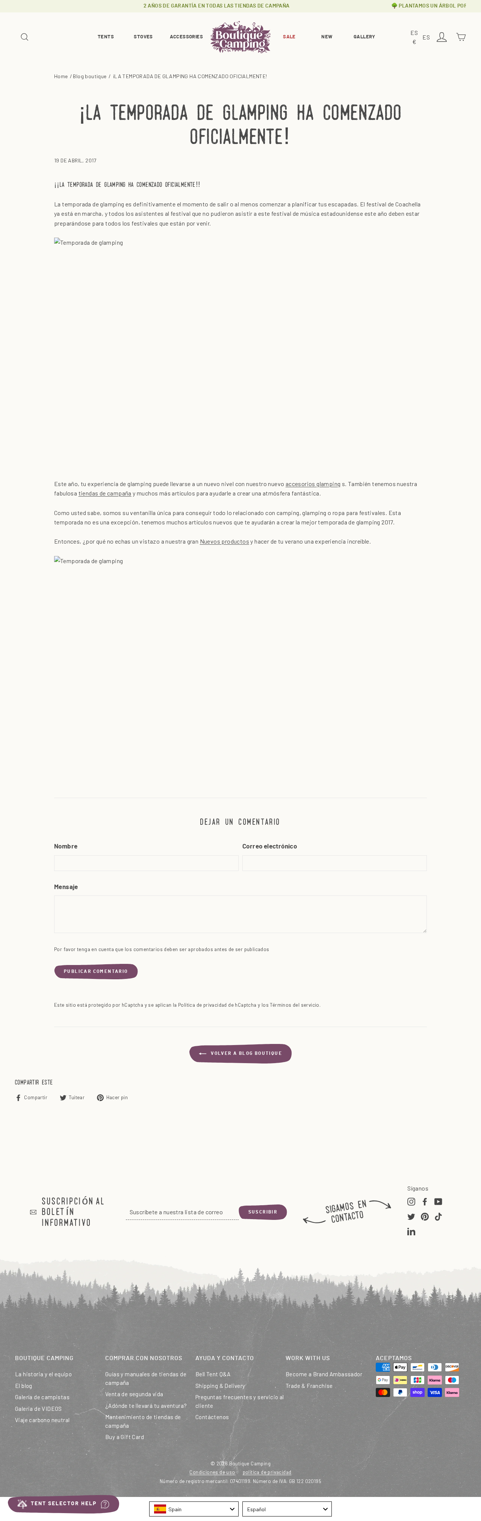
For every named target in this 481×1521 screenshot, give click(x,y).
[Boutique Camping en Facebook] (425, 1201)
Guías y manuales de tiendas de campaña (145, 1378)
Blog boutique (89, 76)
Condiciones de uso (212, 1472)
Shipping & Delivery (220, 1385)
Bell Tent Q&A (212, 1374)
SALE (289, 37)
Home (61, 76)
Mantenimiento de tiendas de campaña (143, 1421)
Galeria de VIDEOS (38, 1408)
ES (427, 37)
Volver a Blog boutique (245, 1053)
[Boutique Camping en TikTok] (438, 1215)
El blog (23, 1385)
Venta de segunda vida (134, 1394)
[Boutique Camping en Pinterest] (425, 1215)
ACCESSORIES (186, 37)
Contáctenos (212, 1416)
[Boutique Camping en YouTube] (438, 1201)
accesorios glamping (313, 483)
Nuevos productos (224, 541)
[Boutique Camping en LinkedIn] (411, 1230)
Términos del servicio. (295, 1004)
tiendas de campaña (105, 493)
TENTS (106, 37)
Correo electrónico (269, 846)
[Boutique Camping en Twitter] (411, 1215)
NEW (326, 37)
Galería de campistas (42, 1397)
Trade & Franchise (309, 1385)
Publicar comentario (96, 971)
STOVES (143, 37)
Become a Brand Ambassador (324, 1374)
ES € (415, 38)
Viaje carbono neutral (42, 1419)
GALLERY (364, 37)
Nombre (65, 846)
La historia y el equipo (43, 1374)
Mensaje (66, 887)
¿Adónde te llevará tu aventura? (146, 1405)
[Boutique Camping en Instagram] (411, 1201)
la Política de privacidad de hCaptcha (215, 1004)
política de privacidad (267, 1472)
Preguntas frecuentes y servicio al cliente (239, 1401)
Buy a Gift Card (124, 1436)
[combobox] (194, 1508)
